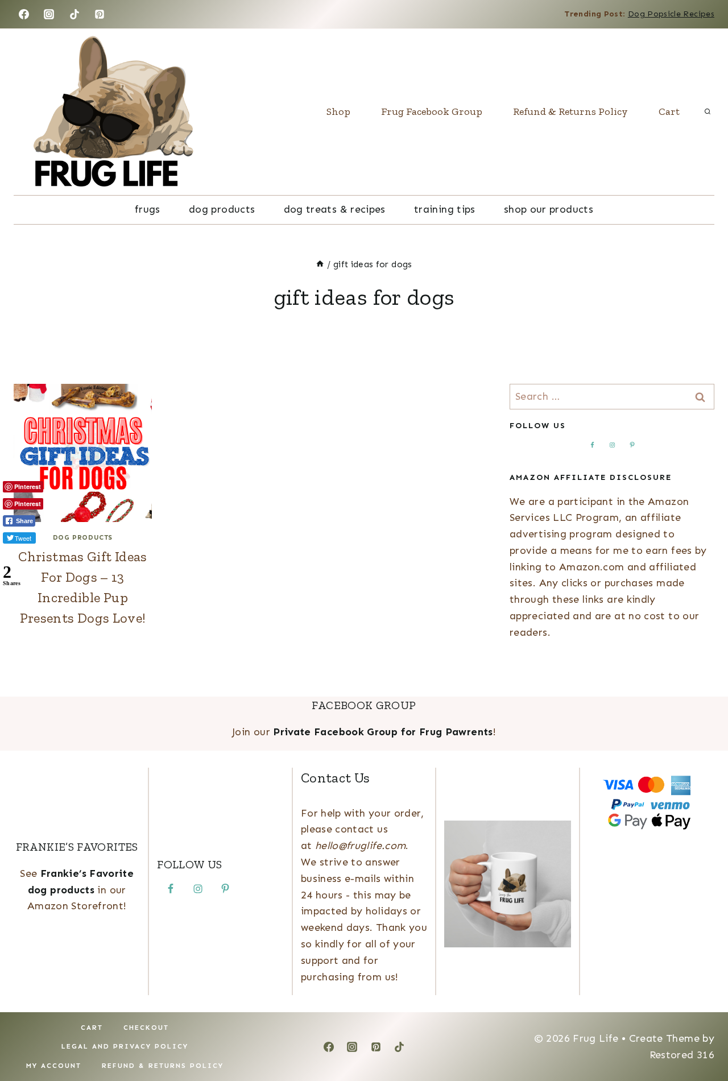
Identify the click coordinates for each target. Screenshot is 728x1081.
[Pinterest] (99, 14)
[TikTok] (74, 14)
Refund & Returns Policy (570, 111)
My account (53, 1066)
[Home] (320, 264)
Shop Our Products (548, 209)
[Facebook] (24, 14)
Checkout (146, 1028)
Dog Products (222, 209)
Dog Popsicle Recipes (671, 14)
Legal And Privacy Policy (124, 1046)
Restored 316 (682, 1055)
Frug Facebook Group (431, 111)
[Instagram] (49, 14)
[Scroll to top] (700, 1036)
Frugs (147, 209)
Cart (669, 111)
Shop (338, 111)
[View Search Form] (707, 112)
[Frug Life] (113, 112)
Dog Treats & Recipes (335, 209)
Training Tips (444, 209)
